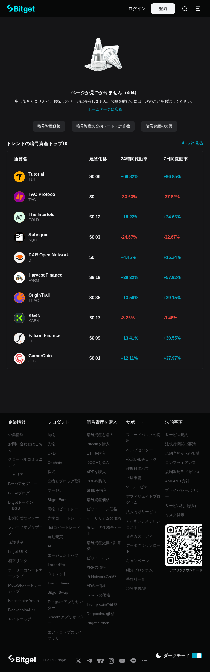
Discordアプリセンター (66, 620)
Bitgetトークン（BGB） (20, 505)
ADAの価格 (96, 586)
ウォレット (57, 574)
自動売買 (55, 537)
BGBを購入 (96, 481)
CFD (52, 453)
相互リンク (17, 561)
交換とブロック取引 (65, 481)
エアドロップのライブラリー (65, 635)
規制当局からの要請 (182, 453)
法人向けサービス (141, 511)
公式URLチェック (141, 459)
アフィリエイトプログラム (143, 499)
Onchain (55, 462)
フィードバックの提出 (143, 438)
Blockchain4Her (21, 610)
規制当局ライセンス (182, 472)
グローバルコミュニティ (25, 462)
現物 (51, 435)
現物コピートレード (65, 509)
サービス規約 (176, 435)
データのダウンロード (143, 548)
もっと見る (192, 143)
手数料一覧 (135, 579)
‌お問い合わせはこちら (25, 447)
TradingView (58, 583)
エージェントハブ (63, 555)
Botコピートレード (64, 527)
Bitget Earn (57, 499)
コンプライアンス (180, 462)
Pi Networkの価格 (102, 576)
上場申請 (133, 478)
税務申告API (136, 588)
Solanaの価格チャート (104, 530)
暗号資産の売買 (159, 126)
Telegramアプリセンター (65, 604)
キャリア (16, 474)
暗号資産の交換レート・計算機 (103, 126)
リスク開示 (174, 515)
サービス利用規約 (180, 505)
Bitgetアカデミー (22, 484)
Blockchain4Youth (23, 600)
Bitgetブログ (19, 493)
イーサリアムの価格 (104, 518)
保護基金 (16, 542)
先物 (51, 444)
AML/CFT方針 (177, 481)
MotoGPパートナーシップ (25, 588)
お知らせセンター (23, 517)
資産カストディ (139, 536)
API (51, 546)
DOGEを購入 (98, 462)
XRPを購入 (96, 472)
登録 (163, 8)
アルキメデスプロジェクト (143, 524)
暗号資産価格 (48, 126)
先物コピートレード (65, 518)
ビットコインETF (102, 558)
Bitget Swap (58, 592)
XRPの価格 (96, 567)
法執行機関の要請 (180, 444)
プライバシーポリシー (182, 493)
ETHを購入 (96, 453)
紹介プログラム (139, 570)
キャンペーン (137, 561)
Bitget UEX (17, 551)
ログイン (137, 8)
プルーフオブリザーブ (25, 530)
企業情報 (16, 435)
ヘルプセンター (139, 450)
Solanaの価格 (98, 595)
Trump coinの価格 (102, 604)
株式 (51, 472)
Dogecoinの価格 (101, 613)
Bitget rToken (98, 623)
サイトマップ (19, 619)
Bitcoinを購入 (98, 444)
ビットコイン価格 (102, 509)
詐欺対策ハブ (137, 468)
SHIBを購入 (97, 490)
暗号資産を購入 (100, 435)
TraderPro (56, 564)
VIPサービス (136, 487)
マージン (55, 490)
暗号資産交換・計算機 (104, 546)
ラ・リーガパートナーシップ (25, 573)
